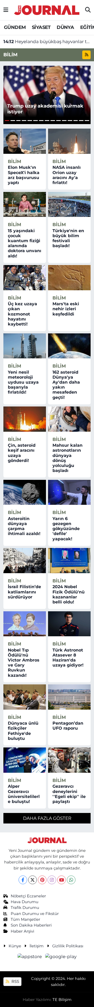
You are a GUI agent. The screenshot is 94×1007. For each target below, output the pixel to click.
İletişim (37, 946)
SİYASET (41, 27)
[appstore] (30, 957)
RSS (14, 981)
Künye (15, 946)
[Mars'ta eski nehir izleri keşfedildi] (69, 277)
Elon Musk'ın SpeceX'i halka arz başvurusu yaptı (23, 175)
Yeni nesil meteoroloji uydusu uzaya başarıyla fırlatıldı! (23, 382)
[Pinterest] (42, 880)
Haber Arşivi (22, 931)
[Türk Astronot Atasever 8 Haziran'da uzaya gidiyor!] (69, 624)
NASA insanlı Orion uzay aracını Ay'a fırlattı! (66, 175)
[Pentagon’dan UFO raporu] (69, 697)
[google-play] (61, 957)
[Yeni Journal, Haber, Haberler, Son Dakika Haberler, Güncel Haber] (46, 9)
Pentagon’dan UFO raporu (67, 726)
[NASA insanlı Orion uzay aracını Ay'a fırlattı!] (69, 141)
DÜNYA (65, 27)
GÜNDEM (15, 27)
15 (87, 120)
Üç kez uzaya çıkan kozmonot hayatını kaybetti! (22, 314)
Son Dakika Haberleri (31, 925)
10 (58, 120)
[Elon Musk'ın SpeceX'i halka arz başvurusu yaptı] (24, 141)
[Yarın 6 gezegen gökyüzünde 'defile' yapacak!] (69, 492)
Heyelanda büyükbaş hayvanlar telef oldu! (47, 41)
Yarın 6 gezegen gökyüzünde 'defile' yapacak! (66, 528)
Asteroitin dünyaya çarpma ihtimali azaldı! (24, 526)
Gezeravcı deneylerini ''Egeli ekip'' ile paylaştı (69, 794)
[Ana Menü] (5, 10)
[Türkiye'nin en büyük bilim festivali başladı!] (69, 204)
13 (75, 120)
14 (81, 120)
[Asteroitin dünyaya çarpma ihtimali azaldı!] (24, 492)
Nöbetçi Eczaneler (28, 896)
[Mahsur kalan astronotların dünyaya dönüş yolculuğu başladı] (69, 419)
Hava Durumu (24, 901)
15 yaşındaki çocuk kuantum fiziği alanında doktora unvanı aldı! (24, 243)
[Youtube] (61, 880)
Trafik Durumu (25, 907)
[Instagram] (52, 880)
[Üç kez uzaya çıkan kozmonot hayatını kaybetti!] (24, 277)
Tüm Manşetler (25, 919)
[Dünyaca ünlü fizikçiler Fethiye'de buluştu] (24, 697)
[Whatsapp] (71, 880)
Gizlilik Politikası (67, 946)
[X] (32, 880)
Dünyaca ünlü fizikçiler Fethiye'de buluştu (23, 731)
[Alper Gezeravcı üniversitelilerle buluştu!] (24, 760)
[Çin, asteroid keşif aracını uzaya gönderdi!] (24, 419)
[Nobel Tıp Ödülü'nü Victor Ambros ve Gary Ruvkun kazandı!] (24, 624)
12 (70, 120)
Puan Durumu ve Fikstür (35, 913)
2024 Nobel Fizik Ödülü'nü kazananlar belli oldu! (68, 594)
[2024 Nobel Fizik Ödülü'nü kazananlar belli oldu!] (69, 560)
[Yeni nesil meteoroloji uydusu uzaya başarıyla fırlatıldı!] (24, 346)
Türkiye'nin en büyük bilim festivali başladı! (68, 238)
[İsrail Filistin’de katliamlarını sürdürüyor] (24, 560)
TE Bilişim (62, 999)
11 (64, 120)
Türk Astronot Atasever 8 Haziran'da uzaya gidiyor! (68, 658)
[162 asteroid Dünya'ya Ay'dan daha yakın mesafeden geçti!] (69, 346)
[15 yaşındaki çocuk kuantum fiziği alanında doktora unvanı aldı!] (24, 204)
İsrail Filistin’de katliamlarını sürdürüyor (24, 591)
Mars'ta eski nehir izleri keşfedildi (65, 308)
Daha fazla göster (47, 818)
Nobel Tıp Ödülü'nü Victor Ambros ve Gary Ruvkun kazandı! (23, 663)
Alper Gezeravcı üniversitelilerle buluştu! (24, 794)
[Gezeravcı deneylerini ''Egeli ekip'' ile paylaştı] (69, 760)
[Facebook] (23, 880)
